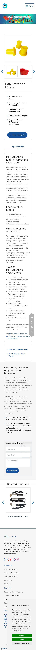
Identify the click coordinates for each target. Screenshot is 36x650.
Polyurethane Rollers (11, 576)
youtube (9, 559)
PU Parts (7, 584)
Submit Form (12, 471)
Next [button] (34, 71)
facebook (5, 559)
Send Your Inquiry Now (17, 135)
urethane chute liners (22, 336)
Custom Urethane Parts (12, 596)
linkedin (13, 559)
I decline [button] (21, 639)
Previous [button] (2, 71)
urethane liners (12, 338)
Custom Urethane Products (13, 592)
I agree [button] (21, 635)
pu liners (9, 336)
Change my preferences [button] (21, 643)
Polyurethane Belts (10, 569)
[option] (18, 48)
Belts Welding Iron (18, 516)
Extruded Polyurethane (12, 573)
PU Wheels (8, 580)
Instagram (17, 559)
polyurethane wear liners (18, 334)
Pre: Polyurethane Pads (18, 350)
